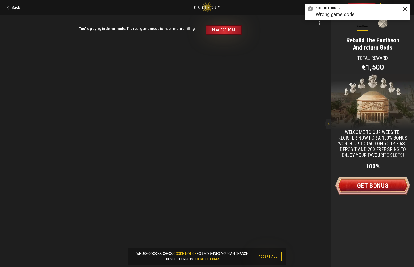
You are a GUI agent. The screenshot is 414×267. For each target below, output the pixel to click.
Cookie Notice (184, 254)
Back (16, 7)
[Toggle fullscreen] (321, 23)
